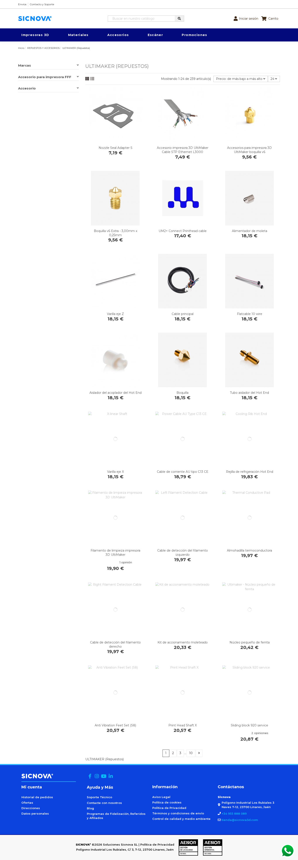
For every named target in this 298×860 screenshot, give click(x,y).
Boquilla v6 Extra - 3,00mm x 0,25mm (115, 233)
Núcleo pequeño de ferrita (249, 642)
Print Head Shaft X (182, 725)
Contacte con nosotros (104, 803)
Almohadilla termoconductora (249, 550)
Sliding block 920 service (249, 725)
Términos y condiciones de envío (178, 813)
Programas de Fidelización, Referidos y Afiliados (116, 816)
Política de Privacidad (169, 808)
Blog (90, 808)
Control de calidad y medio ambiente (181, 818)
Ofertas (27, 802)
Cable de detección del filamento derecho (115, 644)
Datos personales (35, 813)
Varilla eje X (115, 472)
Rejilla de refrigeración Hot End (249, 472)
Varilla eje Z (115, 314)
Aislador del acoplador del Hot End (115, 393)
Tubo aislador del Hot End (249, 393)
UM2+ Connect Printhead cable (183, 231)
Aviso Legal (161, 797)
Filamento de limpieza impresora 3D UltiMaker (115, 553)
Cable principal (183, 314)
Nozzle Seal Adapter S (115, 148)
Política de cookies (167, 802)
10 (191, 753)
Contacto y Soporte (42, 4)
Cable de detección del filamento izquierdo (182, 553)
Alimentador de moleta (249, 231)
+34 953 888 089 (234, 813)
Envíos (22, 4)
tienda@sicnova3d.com (240, 820)
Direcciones (30, 808)
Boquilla (182, 393)
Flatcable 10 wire (249, 314)
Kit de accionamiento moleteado (183, 642)
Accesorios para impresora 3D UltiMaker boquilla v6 (249, 150)
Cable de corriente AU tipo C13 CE (182, 472)
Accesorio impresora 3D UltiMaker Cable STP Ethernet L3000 (182, 150)
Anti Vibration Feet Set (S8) (115, 725)
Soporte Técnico (99, 797)
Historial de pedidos (37, 797)
